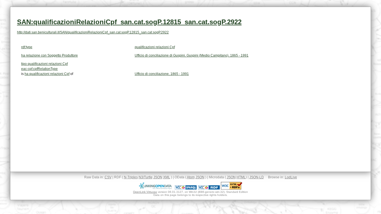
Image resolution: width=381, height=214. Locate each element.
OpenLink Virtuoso (145, 191)
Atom (191, 177)
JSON (157, 177)
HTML (241, 177)
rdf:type (26, 47)
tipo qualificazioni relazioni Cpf (44, 64)
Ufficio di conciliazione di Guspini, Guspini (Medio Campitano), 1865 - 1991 (192, 55)
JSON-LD (256, 177)
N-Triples (131, 177)
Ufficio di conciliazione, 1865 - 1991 (162, 74)
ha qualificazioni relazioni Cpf (47, 74)
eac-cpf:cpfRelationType (39, 69)
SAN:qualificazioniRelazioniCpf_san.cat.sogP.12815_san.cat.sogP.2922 (129, 22)
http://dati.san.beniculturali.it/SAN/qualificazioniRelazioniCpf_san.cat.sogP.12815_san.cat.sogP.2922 (93, 32)
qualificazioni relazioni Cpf (155, 47)
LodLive (291, 177)
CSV (108, 177)
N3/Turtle (146, 177)
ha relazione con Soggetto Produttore (49, 55)
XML (166, 177)
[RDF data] (209, 188)
